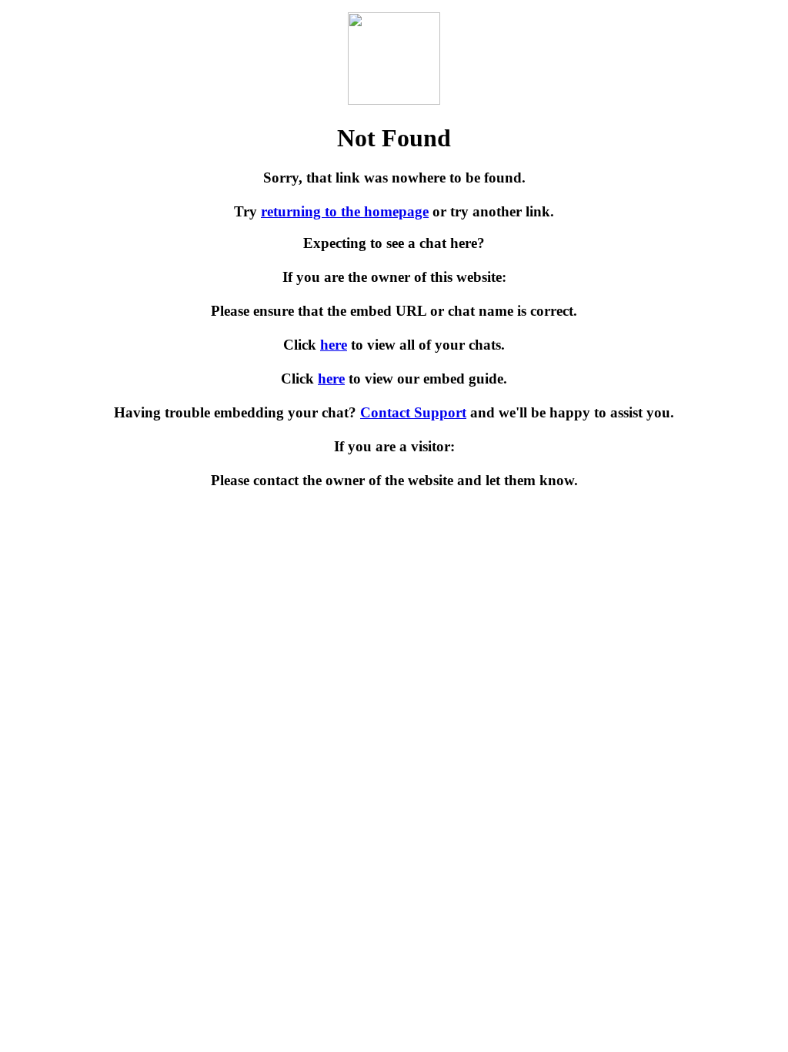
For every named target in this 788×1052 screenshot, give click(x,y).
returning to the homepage (345, 211)
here (333, 345)
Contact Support (413, 412)
